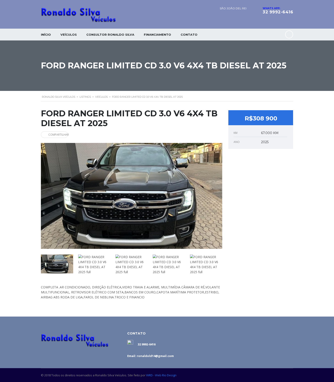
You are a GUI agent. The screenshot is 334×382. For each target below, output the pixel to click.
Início (46, 34)
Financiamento (157, 34)
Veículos (68, 34)
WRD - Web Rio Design (161, 375)
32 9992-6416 (278, 12)
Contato (189, 34)
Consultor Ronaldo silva (110, 34)
